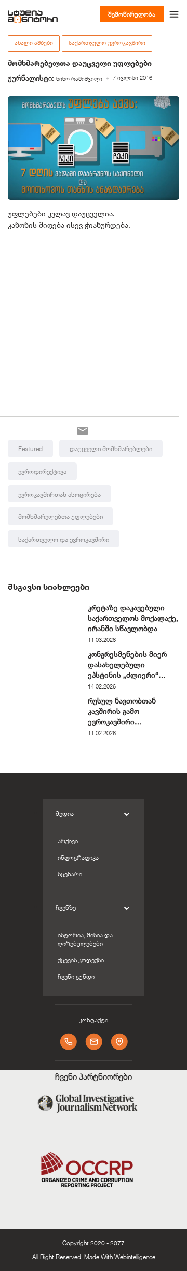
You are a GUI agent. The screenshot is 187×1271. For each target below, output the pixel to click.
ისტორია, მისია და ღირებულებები (85, 939)
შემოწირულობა (131, 14)
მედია (65, 813)
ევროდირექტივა (42, 471)
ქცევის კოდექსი (81, 959)
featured (30, 448)
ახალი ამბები (34, 43)
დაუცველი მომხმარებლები (111, 448)
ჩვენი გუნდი (76, 976)
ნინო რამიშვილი (79, 78)
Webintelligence (134, 1256)
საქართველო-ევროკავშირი (107, 43)
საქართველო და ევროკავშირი (63, 539)
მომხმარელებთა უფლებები (60, 516)
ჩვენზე (66, 907)
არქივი (68, 840)
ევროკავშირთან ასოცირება (59, 494)
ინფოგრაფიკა (78, 857)
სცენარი (70, 874)
